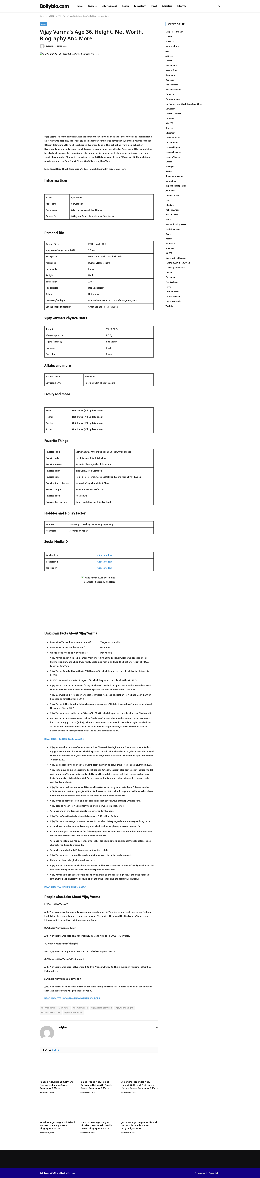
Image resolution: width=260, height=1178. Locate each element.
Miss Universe (172, 214)
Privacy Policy (214, 1173)
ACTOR (43, 24)
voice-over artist (173, 301)
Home (80, 6)
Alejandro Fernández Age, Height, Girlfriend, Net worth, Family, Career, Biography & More (139, 1084)
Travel (154, 6)
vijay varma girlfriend (101, 1008)
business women (173, 89)
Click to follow (104, 555)
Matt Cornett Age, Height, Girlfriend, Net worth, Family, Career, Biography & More (96, 1125)
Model (168, 219)
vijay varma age (80, 1008)
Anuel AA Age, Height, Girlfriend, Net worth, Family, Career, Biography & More (58, 1125)
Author (169, 60)
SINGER (169, 253)
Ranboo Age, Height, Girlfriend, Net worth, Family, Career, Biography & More (57, 1084)
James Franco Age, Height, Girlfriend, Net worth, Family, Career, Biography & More (96, 1084)
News (168, 234)
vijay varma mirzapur (51, 1012)
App (167, 51)
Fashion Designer (174, 152)
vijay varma (64, 1008)
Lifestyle (181, 6)
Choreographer (173, 99)
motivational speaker (176, 224)
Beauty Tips (171, 70)
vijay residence (48, 1008)
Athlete (169, 55)
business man (172, 84)
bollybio (51, 46)
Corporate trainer (174, 31)
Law (167, 200)
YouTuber (170, 306)
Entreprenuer (172, 142)
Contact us (200, 1173)
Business (92, 6)
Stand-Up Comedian (175, 267)
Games (169, 161)
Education (167, 6)
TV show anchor (173, 291)
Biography (170, 75)
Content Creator (173, 113)
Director (169, 128)
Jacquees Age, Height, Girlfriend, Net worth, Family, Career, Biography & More (139, 1125)
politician (170, 243)
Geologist (170, 166)
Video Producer (173, 296)
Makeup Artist (172, 209)
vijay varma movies (73, 1012)
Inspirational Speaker (176, 185)
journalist (170, 190)
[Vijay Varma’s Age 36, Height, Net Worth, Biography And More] (99, 91)
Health (125, 6)
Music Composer (173, 229)
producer (170, 248)
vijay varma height (124, 1008)
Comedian (170, 108)
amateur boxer (173, 46)
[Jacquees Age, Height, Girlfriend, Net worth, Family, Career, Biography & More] (139, 1108)
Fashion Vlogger (173, 157)
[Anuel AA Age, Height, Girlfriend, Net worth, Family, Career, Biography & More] (58, 1108)
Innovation (171, 181)
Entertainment (109, 6)
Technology (139, 6)
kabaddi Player (173, 195)
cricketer (170, 118)
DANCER (169, 123)
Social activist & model (176, 258)
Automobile (171, 65)
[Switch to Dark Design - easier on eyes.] (218, 6)
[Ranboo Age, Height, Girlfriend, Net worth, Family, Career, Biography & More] (58, 1067)
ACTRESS (169, 41)
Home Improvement (175, 176)
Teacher (169, 272)
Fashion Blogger (173, 147)
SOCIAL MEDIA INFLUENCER (178, 262)
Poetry (169, 238)
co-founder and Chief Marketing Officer (184, 104)
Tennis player (172, 282)
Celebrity (170, 94)
